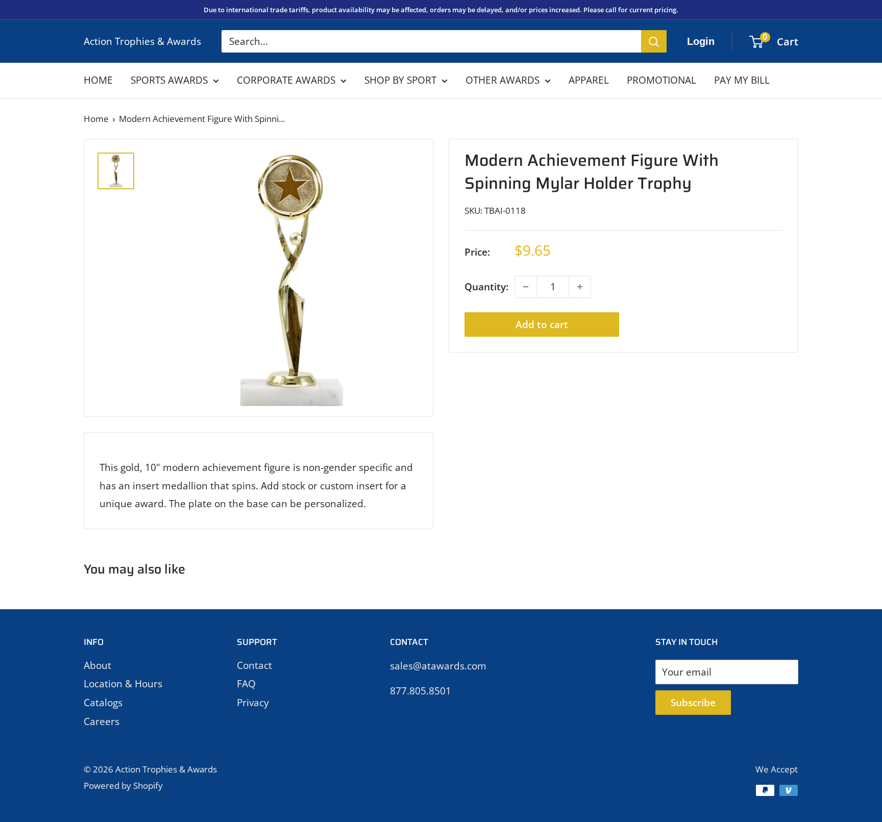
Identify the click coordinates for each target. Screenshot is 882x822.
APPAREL (589, 80)
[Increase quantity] (580, 286)
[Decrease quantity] (525, 286)
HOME (98, 80)
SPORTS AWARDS (169, 80)
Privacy (253, 702)
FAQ (246, 683)
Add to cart (542, 324)
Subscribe (693, 702)
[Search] (654, 41)
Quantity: (486, 286)
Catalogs (103, 702)
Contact (254, 665)
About (97, 665)
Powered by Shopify (123, 785)
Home (96, 118)
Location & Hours (123, 683)
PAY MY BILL (742, 80)
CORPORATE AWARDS (286, 80)
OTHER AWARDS (502, 80)
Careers (101, 721)
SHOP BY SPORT (400, 80)
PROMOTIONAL (661, 80)
